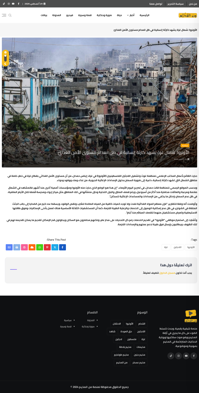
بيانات (44, 15)
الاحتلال (117, 323)
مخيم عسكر (139, 362)
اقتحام (141, 323)
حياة (119, 15)
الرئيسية (144, 15)
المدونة (56, 15)
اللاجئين (177, 247)
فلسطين (131, 339)
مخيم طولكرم (121, 354)
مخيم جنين (139, 354)
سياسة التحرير (176, 3)
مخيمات (141, 347)
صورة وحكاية (104, 15)
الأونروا (191, 247)
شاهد (112, 331)
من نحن (193, 3)
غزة (166, 247)
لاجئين (118, 339)
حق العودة (126, 331)
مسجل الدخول (167, 272)
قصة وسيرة (85, 15)
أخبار (132, 15)
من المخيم (121, 362)
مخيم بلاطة (125, 347)
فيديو (69, 15)
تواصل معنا (155, 3)
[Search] (10, 15)
